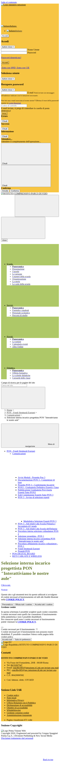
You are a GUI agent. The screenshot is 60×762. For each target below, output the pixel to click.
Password (31, 52)
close (4, 240)
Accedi (5, 36)
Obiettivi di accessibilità (17, 708)
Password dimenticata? (11, 57)
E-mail (30, 92)
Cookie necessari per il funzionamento (18, 629)
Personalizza (7, 604)
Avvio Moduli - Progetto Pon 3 (31, 477)
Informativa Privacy (15, 700)
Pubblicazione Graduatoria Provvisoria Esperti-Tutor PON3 (35, 491)
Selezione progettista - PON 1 (31, 536)
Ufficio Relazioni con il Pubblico (21, 703)
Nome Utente (33, 49)
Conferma (15, 191)
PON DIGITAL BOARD (23, 553)
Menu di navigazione (40, 445)
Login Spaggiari (15, 103)
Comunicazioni (13, 415)
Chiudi (4, 121)
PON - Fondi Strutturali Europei (21, 412)
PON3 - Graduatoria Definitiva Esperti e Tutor (38, 487)
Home (9, 410)
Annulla (5, 191)
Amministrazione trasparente (19, 715)
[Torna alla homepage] (30, 193)
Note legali (11, 698)
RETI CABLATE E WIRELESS (27, 556)
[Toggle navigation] (23, 228)
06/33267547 (16, 665)
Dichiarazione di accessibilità (19, 705)
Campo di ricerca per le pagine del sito (18, 382)
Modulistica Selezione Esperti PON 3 (39, 521)
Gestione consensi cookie (18, 713)
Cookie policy (13, 695)
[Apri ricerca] (37, 206)
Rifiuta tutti (23, 604)
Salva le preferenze (23, 640)
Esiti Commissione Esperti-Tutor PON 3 (35, 495)
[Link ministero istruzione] (13, 5)
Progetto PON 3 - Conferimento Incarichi (36, 485)
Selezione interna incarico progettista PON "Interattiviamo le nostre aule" (36, 540)
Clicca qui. (6, 585)
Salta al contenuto (9, 2)
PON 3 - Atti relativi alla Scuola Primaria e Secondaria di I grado (36, 525)
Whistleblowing (14, 710)
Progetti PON (24, 551)
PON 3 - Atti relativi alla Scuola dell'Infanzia (37, 529)
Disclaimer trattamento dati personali (17, 738)
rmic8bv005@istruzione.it (36, 668)
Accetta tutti (44, 604)
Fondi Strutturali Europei (29, 548)
